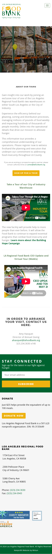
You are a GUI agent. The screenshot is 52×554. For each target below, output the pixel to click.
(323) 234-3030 (17, 489)
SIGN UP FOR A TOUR (26, 173)
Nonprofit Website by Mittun (26, 550)
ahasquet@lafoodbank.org (26, 340)
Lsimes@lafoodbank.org (36, 164)
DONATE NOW (14, 415)
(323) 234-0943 (14, 493)
